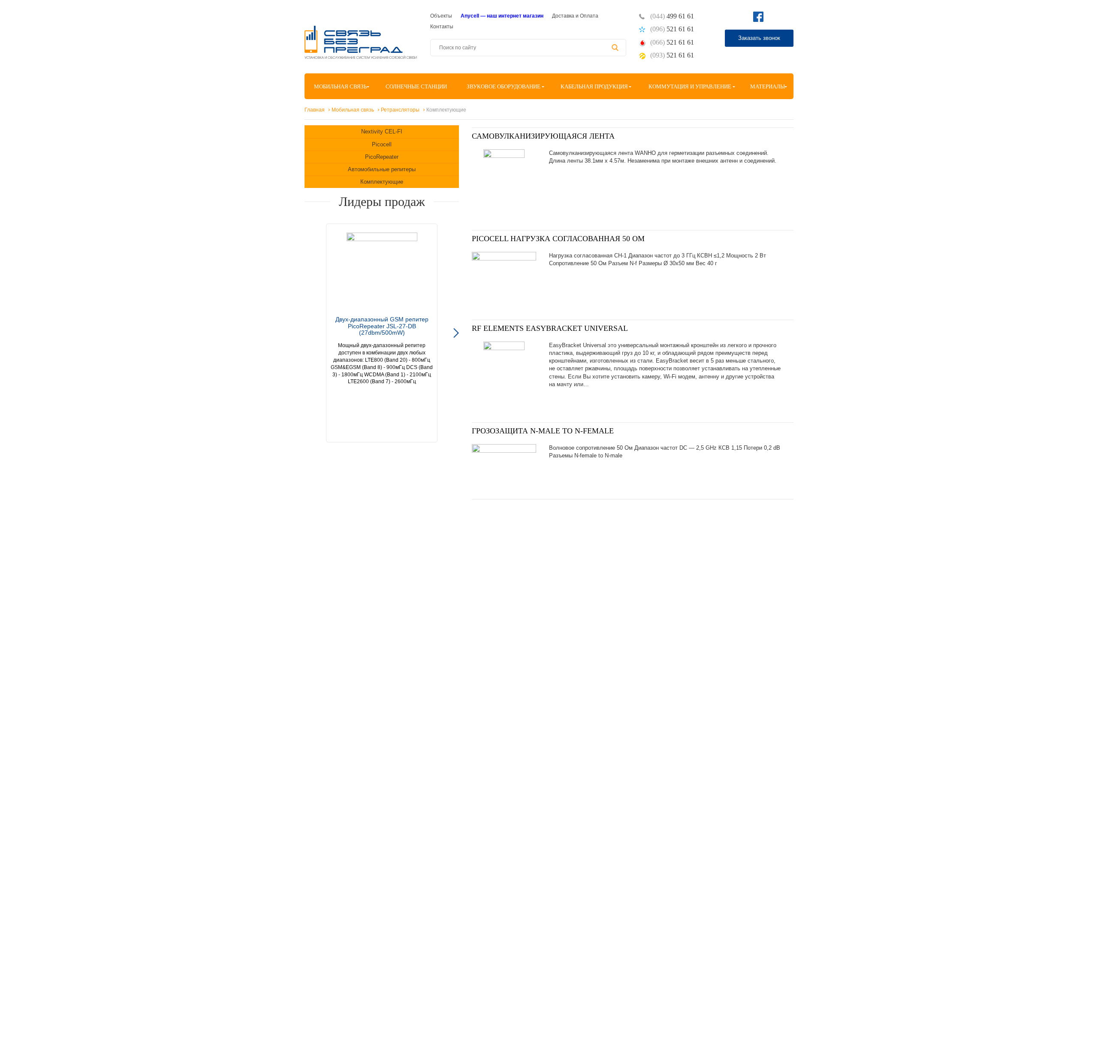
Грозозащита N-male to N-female (543, 431)
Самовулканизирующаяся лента (543, 136)
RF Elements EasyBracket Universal (550, 328)
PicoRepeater (381, 157)
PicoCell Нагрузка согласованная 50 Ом (558, 238)
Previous (307, 333)
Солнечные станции (416, 86)
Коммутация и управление (690, 86)
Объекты (441, 16)
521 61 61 (672, 29)
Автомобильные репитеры (382, 169)
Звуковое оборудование (503, 86)
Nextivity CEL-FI (381, 131)
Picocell (382, 144)
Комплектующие (381, 182)
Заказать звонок (759, 38)
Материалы (767, 86)
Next (456, 333)
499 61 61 (672, 16)
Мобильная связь (340, 86)
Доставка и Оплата (575, 16)
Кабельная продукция (594, 86)
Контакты (441, 27)
